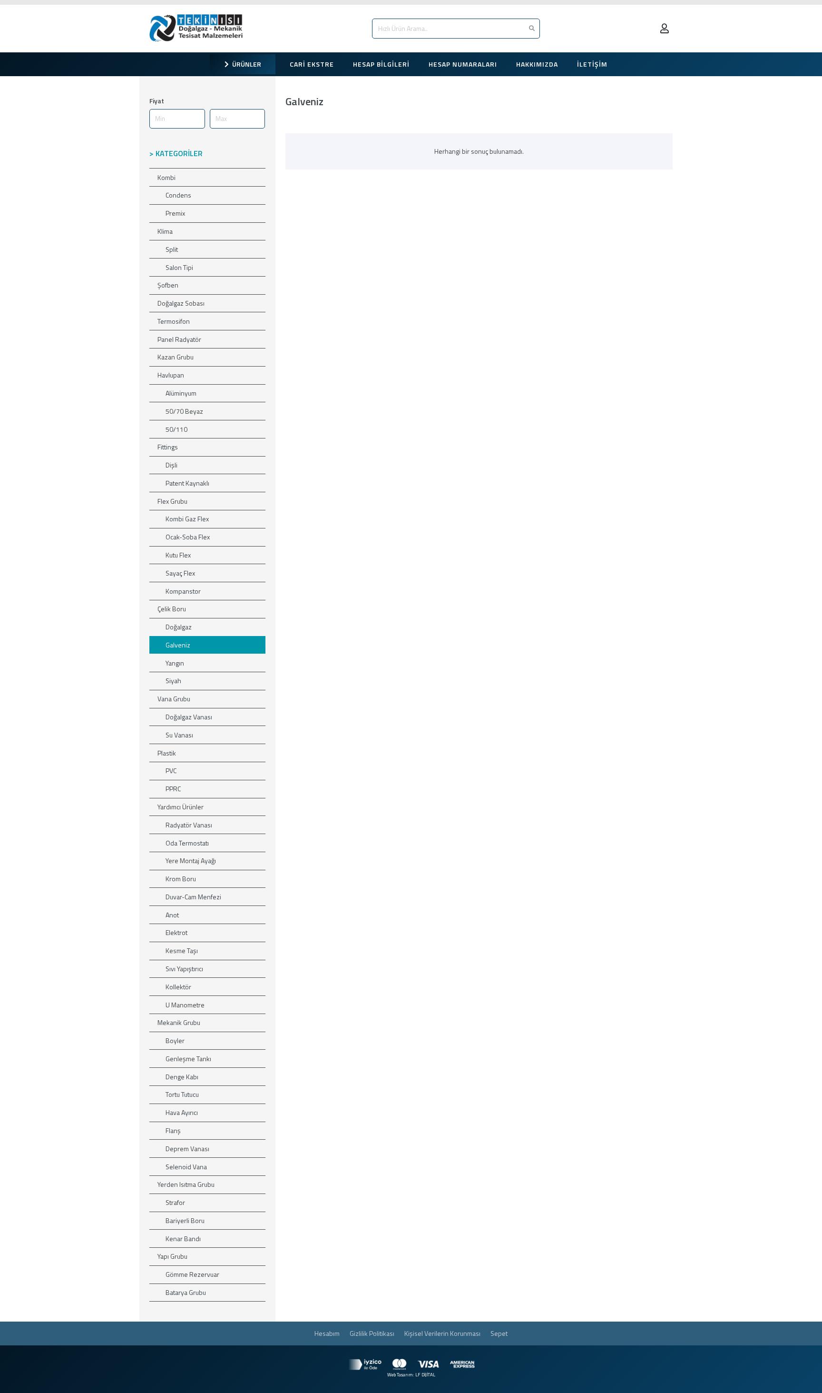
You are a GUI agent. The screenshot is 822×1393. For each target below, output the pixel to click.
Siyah (173, 681)
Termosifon (173, 321)
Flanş (173, 1130)
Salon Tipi (179, 267)
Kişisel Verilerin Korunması (442, 1333)
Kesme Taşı (182, 950)
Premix (175, 213)
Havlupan (170, 375)
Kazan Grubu (175, 357)
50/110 (176, 429)
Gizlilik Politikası (372, 1333)
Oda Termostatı (187, 843)
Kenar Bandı (183, 1239)
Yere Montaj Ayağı (191, 861)
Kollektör (178, 987)
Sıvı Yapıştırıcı (184, 969)
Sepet (499, 1333)
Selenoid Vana (186, 1167)
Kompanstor (183, 591)
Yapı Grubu (172, 1256)
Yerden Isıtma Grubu (186, 1184)
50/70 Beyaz (184, 411)
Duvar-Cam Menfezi (193, 897)
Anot (172, 915)
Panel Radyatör (179, 339)
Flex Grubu (172, 501)
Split (172, 249)
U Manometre (185, 1005)
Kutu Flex (178, 555)
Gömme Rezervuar (192, 1274)
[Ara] (532, 28)
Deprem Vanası (187, 1149)
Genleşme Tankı (188, 1059)
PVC (171, 771)
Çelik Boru (171, 609)
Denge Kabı (182, 1077)
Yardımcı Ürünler (180, 807)
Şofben (167, 285)
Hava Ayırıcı (182, 1112)
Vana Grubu (173, 699)
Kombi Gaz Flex (187, 519)
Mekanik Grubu (178, 1022)
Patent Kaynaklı (187, 483)
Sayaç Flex (180, 573)
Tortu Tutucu (182, 1094)
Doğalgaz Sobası (181, 303)
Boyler (175, 1040)
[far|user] (666, 28)
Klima (165, 231)
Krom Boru (181, 879)
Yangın (175, 663)
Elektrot (176, 932)
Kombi (166, 177)
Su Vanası (179, 735)
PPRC (173, 789)
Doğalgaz (179, 627)
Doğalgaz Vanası (189, 717)
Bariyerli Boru (185, 1220)
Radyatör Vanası (189, 825)
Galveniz (178, 645)
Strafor (175, 1202)
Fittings (167, 447)
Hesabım (327, 1333)
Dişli (171, 465)
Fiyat (156, 101)
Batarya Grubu (186, 1292)
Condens (178, 195)
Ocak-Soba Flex (188, 537)
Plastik (166, 753)
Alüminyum (181, 393)
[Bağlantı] (198, 28)
